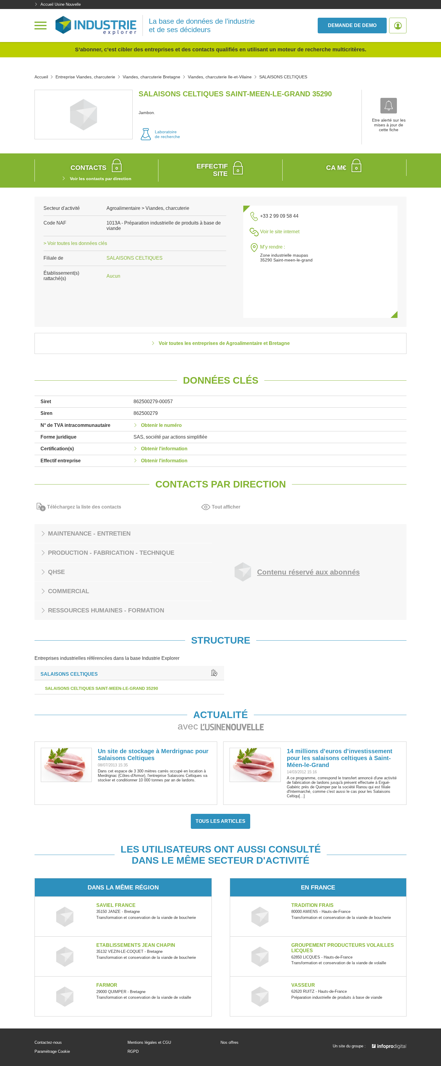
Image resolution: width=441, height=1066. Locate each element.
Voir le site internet (279, 231)
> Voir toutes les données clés (75, 243)
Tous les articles (220, 821)
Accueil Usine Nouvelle (60, 4)
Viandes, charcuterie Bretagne (151, 76)
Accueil (41, 76)
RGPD (133, 1051)
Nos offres (229, 1042)
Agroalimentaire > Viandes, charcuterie (147, 208)
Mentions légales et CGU (149, 1042)
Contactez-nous (48, 1042)
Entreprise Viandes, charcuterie (85, 76)
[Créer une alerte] (388, 105)
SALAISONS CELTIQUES (134, 258)
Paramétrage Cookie (52, 1051)
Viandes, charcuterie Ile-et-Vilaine (220, 76)
